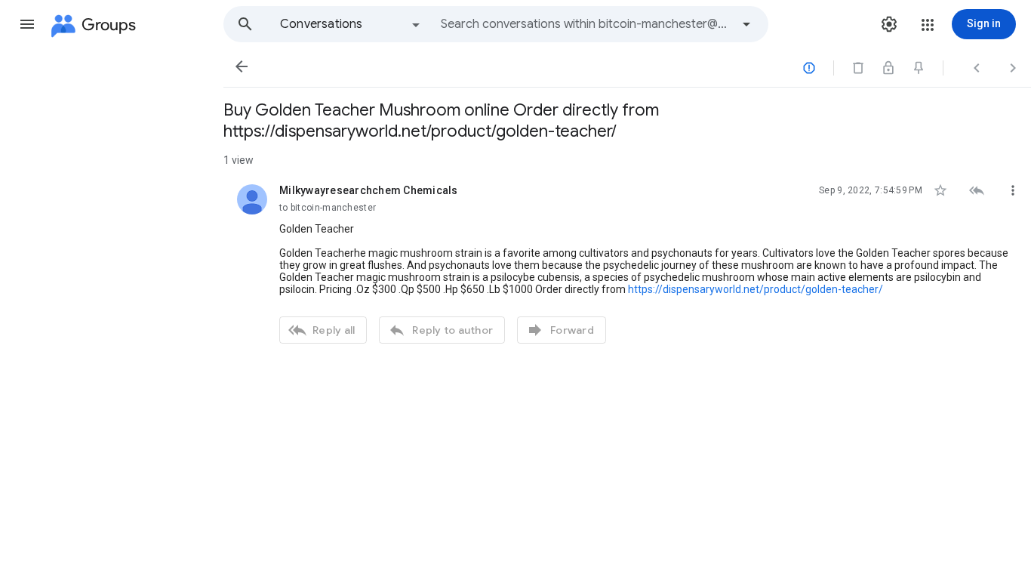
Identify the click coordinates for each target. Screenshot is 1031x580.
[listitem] (627, 262)
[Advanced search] (746, 24)
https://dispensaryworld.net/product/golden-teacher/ (755, 289)
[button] (27, 24)
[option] (351, 24)
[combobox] (585, 24)
